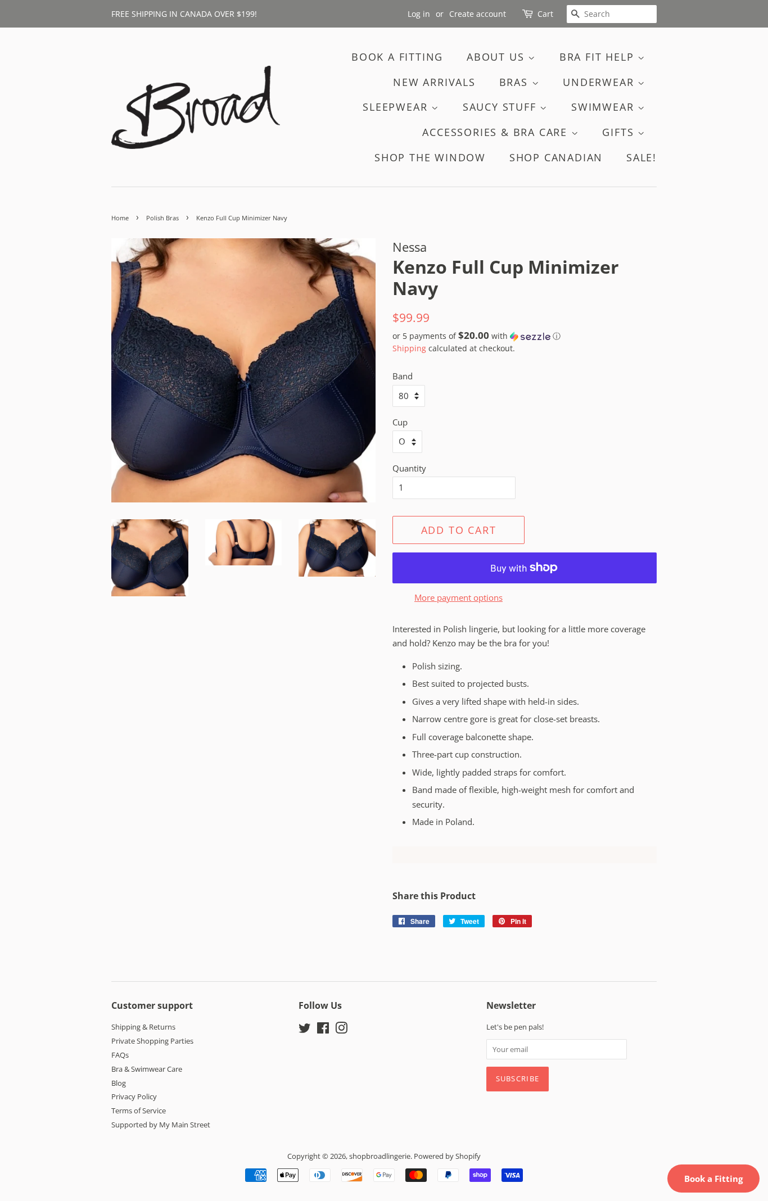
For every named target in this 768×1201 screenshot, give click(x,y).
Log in (419, 13)
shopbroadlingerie (379, 1156)
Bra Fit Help (598, 57)
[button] (524, 336)
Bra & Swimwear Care (146, 1069)
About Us (497, 57)
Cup (400, 422)
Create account (477, 13)
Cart (545, 13)
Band (402, 376)
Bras (515, 82)
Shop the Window (430, 157)
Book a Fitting (713, 1178)
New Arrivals (434, 82)
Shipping (409, 348)
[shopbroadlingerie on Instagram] (341, 1030)
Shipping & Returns (143, 1027)
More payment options (458, 597)
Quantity (409, 468)
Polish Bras (162, 218)
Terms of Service (138, 1110)
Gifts (620, 132)
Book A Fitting (397, 57)
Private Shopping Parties (152, 1041)
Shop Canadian (556, 157)
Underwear (600, 82)
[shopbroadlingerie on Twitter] (305, 1030)
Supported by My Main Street (160, 1125)
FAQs (120, 1055)
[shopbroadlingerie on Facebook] (323, 1030)
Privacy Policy (134, 1096)
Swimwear (604, 107)
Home (120, 218)
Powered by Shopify (447, 1156)
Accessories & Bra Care (496, 132)
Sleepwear (397, 107)
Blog (118, 1083)
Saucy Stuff (501, 107)
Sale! (641, 157)
